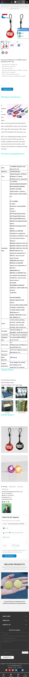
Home (4, 4)
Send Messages (9, 556)
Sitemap (10, 667)
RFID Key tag (5, 489)
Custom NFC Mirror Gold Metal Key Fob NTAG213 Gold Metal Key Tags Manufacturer (14, 602)
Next (27, 587)
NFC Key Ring (4, 6)
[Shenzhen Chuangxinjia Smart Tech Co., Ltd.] (3, 2)
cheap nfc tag (12, 486)
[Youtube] (6, 670)
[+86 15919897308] (8, 502)
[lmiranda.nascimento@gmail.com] (2, 502)
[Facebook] (23, 670)
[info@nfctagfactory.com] (6, 502)
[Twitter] (19, 670)
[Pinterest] (9, 670)
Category (9, 4)
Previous (2, 587)
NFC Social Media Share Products (19, 4)
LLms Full (19, 667)
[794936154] (4, 502)
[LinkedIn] (16, 670)
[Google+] (13, 670)
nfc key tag (20, 486)
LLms (14, 667)
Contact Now (7, 89)
